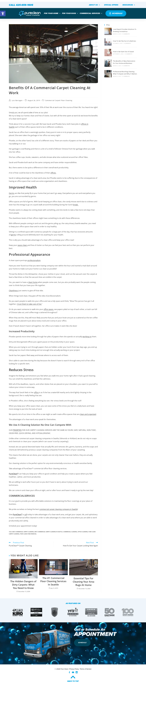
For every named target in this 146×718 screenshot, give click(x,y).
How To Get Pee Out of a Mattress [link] (124, 41)
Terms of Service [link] (85, 669)
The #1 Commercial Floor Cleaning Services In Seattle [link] (53, 581)
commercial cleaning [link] (70, 531)
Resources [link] (127, 5)
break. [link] (76, 204)
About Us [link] (93, 5)
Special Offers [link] (111, 5)
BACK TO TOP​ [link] (73, 681)
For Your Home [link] (51, 13)
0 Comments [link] (126, 34)
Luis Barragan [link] (17, 100)
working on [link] (87, 336)
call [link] (25, 514)
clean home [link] (33, 282)
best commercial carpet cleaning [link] (23, 531)
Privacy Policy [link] (74, 669)
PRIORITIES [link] (17, 430)
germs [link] (13, 235)
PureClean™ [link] (13, 474)
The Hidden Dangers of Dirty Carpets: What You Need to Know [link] (23, 585)
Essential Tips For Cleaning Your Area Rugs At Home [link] (83, 582)
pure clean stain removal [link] (28, 534)
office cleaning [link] (83, 531)
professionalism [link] (34, 260)
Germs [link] (11, 193)
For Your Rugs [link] (69, 13)
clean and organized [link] (88, 414)
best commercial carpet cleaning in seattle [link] (49, 531)
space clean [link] (22, 245)
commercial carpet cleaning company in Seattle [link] (58, 509)
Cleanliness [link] (13, 290)
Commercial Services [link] (90, 13)
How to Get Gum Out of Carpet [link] (123, 52)
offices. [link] (53, 173)
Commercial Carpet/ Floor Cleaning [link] (58, 100)
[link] (3, 13)
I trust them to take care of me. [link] (29, 304)
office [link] (36, 392)
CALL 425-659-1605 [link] (21, 5)
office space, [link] (49, 309)
